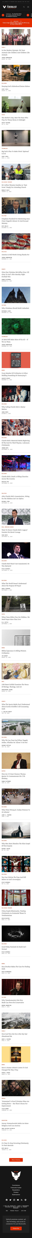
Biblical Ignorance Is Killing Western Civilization (14, 652)
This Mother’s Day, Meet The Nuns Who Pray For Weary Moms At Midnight (15, 119)
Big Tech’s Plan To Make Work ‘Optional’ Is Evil (15, 152)
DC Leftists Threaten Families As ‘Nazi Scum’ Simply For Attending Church (14, 186)
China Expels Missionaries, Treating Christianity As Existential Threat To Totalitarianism (14, 913)
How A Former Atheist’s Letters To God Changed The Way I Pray (15, 1069)
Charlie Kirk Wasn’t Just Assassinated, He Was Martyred (15, 565)
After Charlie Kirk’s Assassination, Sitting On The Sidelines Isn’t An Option (15, 497)
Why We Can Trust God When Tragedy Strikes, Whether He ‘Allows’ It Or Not (15, 741)
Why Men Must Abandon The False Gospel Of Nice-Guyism (16, 845)
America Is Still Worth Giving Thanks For (15, 255)
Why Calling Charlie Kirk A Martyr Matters (13, 408)
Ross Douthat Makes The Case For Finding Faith (16, 968)
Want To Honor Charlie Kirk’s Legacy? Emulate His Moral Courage (14, 531)
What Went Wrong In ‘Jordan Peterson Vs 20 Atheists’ (16, 811)
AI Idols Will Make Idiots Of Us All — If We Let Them (15, 341)
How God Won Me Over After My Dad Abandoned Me (14, 1035)
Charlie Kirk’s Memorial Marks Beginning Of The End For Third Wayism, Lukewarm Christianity (16, 443)
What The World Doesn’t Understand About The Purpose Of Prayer (14, 585)
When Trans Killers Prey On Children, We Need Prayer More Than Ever (16, 618)
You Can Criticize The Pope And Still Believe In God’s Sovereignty (14, 878)
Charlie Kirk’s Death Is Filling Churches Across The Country (15, 478)
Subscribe (16, 1228)
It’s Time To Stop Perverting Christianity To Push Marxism (15, 1144)
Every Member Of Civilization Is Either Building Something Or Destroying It (15, 374)
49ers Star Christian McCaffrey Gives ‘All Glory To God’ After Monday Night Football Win (15, 274)
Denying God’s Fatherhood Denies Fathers (16, 86)
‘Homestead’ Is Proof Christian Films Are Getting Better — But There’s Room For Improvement (15, 1103)
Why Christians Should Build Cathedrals (15, 308)
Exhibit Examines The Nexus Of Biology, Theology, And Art (15, 686)
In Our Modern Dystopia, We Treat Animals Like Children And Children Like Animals (16, 52)
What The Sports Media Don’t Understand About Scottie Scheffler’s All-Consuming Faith (16, 706)
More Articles (16, 1160)
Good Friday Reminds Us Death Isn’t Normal (14, 948)
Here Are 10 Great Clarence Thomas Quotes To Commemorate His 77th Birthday (14, 776)
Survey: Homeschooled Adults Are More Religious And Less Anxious (15, 1124)
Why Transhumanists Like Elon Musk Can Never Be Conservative (13, 1001)
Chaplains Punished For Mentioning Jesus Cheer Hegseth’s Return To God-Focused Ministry (16, 221)
